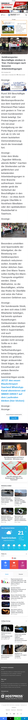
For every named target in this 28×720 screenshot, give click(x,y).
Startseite (8, 709)
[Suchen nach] (26, 15)
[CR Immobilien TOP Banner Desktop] (14, 7)
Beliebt (6, 574)
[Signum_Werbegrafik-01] (14, 27)
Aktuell (6, 429)
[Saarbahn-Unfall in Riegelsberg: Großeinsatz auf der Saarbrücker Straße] (6, 590)
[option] (14, 431)
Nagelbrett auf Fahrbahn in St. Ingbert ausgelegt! (21, 655)
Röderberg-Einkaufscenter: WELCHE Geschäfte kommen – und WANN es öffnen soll (20, 500)
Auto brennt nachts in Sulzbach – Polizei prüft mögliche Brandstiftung (17, 611)
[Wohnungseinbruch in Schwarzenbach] (7, 649)
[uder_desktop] (14, 90)
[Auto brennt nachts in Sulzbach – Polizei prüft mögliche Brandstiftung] (6, 611)
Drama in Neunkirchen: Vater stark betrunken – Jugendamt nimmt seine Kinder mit (18, 596)
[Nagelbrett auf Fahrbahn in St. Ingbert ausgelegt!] (21, 648)
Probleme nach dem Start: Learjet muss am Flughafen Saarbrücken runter (13, 435)
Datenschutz (19, 709)
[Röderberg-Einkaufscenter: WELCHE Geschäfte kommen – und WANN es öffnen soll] (21, 493)
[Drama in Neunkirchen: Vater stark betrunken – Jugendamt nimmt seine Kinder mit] (6, 597)
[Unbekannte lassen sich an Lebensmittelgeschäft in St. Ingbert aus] (7, 628)
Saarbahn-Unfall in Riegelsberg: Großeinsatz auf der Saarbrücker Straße (18, 589)
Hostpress (14, 707)
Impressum (13, 709)
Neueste (21, 574)
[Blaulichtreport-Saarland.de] (14, 15)
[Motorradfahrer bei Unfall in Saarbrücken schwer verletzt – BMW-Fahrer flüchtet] (7, 493)
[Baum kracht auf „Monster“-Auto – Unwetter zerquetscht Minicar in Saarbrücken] (21, 511)
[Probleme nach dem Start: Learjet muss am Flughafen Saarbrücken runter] (6, 604)
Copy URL (14, 418)
